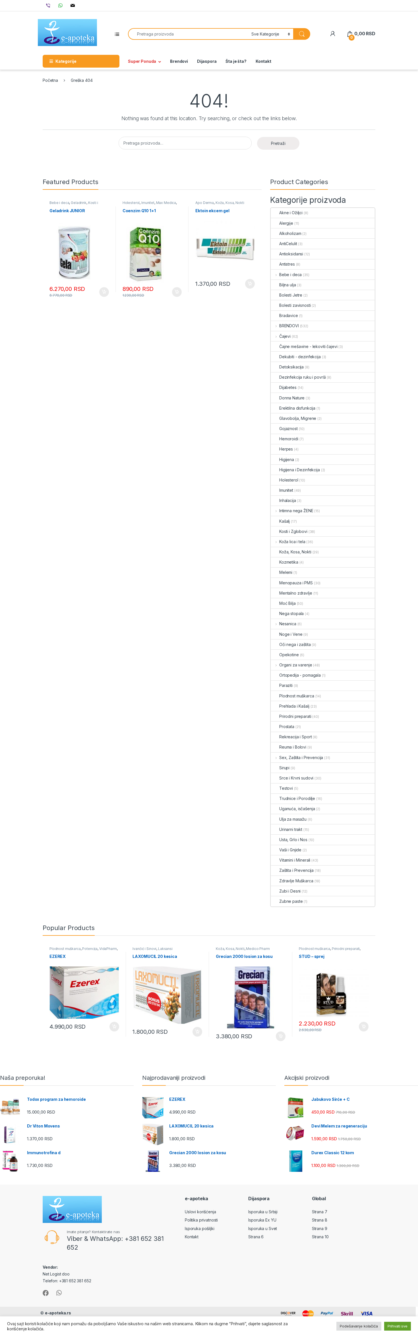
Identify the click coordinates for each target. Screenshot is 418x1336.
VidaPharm (108, 949)
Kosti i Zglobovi (293, 531)
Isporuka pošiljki (199, 1228)
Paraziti (286, 685)
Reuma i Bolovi (292, 747)
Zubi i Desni (290, 891)
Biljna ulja (287, 284)
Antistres (287, 264)
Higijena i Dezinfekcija (299, 469)
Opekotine (289, 654)
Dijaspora (207, 61)
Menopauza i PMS (296, 582)
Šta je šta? (235, 61)
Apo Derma (204, 203)
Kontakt (263, 61)
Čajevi (285, 336)
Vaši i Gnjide (290, 849)
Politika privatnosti (201, 1220)
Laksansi (165, 949)
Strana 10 (320, 1236)
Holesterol (131, 203)
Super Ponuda (142, 61)
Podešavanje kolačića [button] (359, 1326)
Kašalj (284, 521)
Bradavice (288, 315)
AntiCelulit (288, 243)
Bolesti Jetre (290, 295)
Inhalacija (287, 500)
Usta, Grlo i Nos (293, 839)
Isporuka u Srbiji (263, 1211)
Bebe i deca (59, 203)
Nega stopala (291, 613)
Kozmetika (288, 562)
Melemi (285, 572)
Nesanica (287, 623)
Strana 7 (319, 1211)
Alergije (286, 223)
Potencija (90, 949)
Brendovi (179, 61)
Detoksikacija (291, 366)
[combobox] (188, 34)
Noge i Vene (290, 634)
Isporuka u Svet (262, 1228)
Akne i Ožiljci (291, 212)
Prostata (286, 726)
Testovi (286, 788)
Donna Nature (292, 397)
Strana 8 (319, 1220)
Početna (50, 80)
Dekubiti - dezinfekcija (300, 356)
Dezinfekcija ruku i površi (302, 377)
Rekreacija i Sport (295, 736)
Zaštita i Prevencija (296, 870)
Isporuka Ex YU (262, 1220)
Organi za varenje (295, 664)
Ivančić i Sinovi (144, 949)
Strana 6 (256, 1236)
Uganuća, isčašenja (297, 808)
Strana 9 (319, 1228)
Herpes (286, 449)
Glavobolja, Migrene (297, 418)
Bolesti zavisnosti (295, 305)
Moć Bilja (287, 603)
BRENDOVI (289, 325)
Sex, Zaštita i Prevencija (301, 757)
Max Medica (166, 203)
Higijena (286, 459)
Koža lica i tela (292, 541)
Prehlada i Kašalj (294, 706)
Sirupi (284, 767)
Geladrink (78, 203)
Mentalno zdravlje (295, 593)
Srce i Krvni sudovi (296, 778)
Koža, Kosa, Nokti (230, 203)
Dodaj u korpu (103, 292)
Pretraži (278, 143)
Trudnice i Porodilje (297, 798)
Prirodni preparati (295, 716)
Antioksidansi (291, 253)
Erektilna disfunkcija (297, 408)
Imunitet (147, 203)
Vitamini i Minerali (294, 860)
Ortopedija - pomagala (300, 675)
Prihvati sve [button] (397, 1326)
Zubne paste (291, 901)
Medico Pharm (258, 949)
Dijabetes (288, 387)
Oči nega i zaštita (295, 644)
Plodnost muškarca (296, 695)
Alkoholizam (290, 233)
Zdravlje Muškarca (296, 880)
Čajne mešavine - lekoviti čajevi (308, 346)
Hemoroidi (288, 438)
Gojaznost (288, 428)
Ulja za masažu (293, 819)
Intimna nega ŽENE (296, 510)
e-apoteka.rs (58, 1312)
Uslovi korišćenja (200, 1211)
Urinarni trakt (290, 829)
